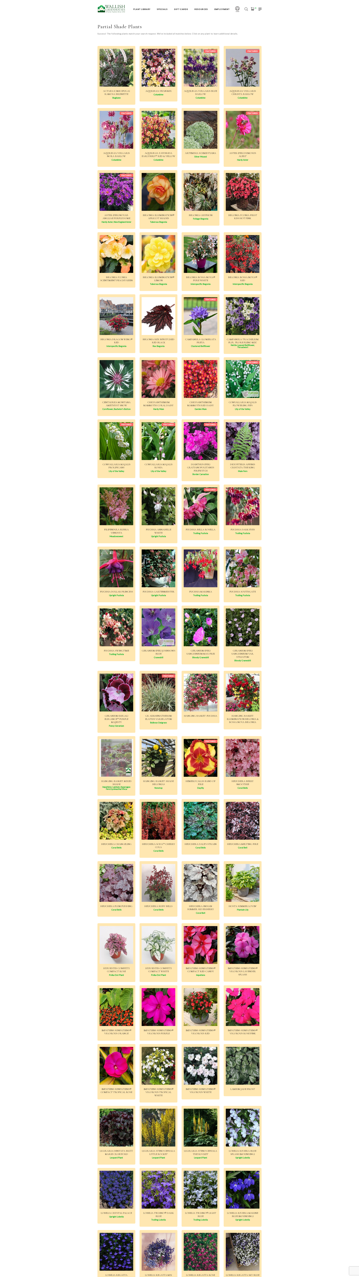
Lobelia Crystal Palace (116, 1212)
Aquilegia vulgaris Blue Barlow (200, 92)
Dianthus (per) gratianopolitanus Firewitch (200, 467)
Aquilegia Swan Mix (158, 91)
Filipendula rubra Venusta (116, 531)
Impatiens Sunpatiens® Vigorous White (201, 1091)
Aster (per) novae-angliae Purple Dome (116, 217)
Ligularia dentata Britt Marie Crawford (116, 1152)
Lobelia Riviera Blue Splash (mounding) (242, 1152)
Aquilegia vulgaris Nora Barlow (116, 155)
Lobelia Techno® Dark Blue (158, 1214)
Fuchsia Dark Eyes (243, 529)
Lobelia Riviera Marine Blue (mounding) (242, 1214)
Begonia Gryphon (200, 215)
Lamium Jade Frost (242, 1089)
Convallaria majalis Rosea (158, 466)
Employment (222, 9)
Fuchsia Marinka (200, 591)
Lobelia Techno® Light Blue (200, 1214)
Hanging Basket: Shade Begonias (158, 783)
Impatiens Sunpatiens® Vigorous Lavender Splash (243, 971)
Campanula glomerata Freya (200, 341)
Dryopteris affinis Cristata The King (242, 466)
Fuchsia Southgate (242, 591)
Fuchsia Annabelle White (158, 531)
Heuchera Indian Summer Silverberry (200, 908)
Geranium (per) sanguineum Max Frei (200, 652)
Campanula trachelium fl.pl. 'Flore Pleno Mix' (243, 341)
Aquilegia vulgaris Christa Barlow (242, 92)
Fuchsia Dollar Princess (116, 591)
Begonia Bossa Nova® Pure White (200, 279)
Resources (201, 9)
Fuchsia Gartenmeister (158, 591)
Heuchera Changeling (116, 844)
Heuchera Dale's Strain (201, 844)
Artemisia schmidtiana (200, 153)
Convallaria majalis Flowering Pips (243, 404)
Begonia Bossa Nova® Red (242, 279)
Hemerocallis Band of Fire (200, 783)
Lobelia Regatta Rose (200, 1275)
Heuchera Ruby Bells (158, 906)
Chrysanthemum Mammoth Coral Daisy (158, 404)
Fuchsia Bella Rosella (200, 529)
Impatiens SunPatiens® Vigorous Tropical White (158, 1092)
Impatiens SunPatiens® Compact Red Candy (201, 970)
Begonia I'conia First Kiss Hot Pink (242, 217)
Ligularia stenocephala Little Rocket (158, 1152)
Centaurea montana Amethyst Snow (116, 404)
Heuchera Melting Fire (242, 844)
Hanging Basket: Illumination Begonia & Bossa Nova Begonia (243, 719)
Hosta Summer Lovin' (242, 906)
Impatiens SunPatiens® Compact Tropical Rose (116, 1091)
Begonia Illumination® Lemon (158, 279)
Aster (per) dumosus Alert (242, 155)
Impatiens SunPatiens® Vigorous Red (201, 1032)
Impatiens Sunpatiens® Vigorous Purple (158, 1032)
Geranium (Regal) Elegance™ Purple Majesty (116, 719)
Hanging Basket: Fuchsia (200, 715)
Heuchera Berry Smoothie (243, 783)
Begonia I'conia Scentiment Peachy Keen (116, 279)
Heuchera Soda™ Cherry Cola (158, 846)
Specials (162, 9)
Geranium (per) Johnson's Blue (158, 652)
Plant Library (141, 9)
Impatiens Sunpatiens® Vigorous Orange (116, 1032)
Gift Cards (181, 9)
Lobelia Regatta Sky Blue (242, 1275)
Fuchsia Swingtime (116, 650)
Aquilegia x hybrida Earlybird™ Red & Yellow (158, 155)
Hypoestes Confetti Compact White (158, 970)
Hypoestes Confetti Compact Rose (116, 970)
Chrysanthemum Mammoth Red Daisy (200, 404)
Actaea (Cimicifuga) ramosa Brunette (116, 92)
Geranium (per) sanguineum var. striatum (242, 653)
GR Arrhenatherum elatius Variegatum (158, 717)
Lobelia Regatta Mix (158, 1275)
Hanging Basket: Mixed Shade (116, 783)
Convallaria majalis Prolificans (116, 466)
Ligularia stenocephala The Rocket (200, 1152)
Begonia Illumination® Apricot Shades (158, 217)
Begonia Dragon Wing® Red (116, 341)
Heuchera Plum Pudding (116, 906)
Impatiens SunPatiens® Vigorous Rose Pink (243, 1032)
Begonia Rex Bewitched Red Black (158, 341)
